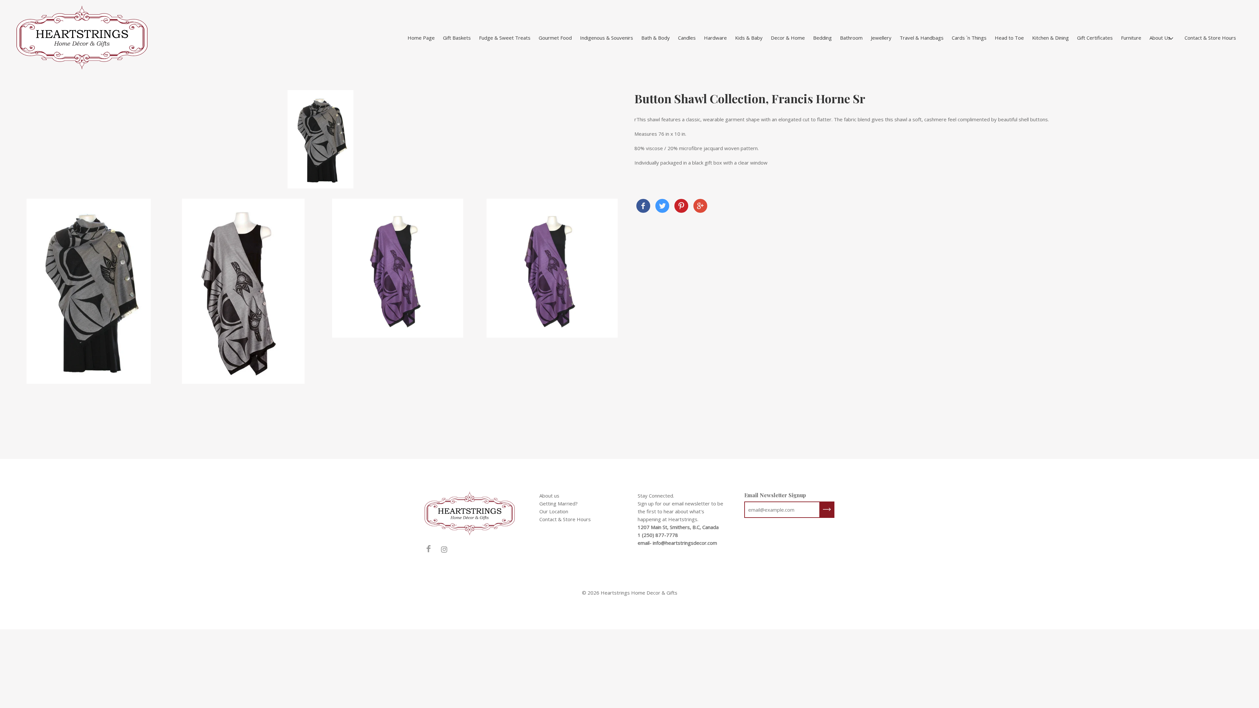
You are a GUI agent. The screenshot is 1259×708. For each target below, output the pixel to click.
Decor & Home (788, 37)
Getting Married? (558, 503)
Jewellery (881, 37)
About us (549, 495)
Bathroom (851, 37)
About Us (1159, 37)
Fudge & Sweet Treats (504, 37)
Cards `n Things (969, 37)
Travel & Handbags (922, 37)
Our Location (553, 511)
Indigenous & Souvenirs (606, 37)
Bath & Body (655, 37)
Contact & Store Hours (1210, 37)
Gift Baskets (457, 37)
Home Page (421, 37)
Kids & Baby (749, 37)
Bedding (822, 37)
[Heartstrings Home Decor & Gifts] (643, 207)
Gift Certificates (1095, 37)
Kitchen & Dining (1050, 37)
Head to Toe (1009, 37)
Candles (687, 37)
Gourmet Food (555, 37)
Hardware (715, 37)
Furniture (1131, 37)
